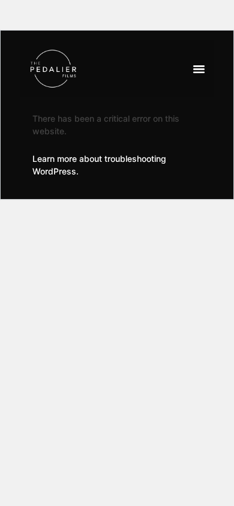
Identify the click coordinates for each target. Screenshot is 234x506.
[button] (199, 69)
